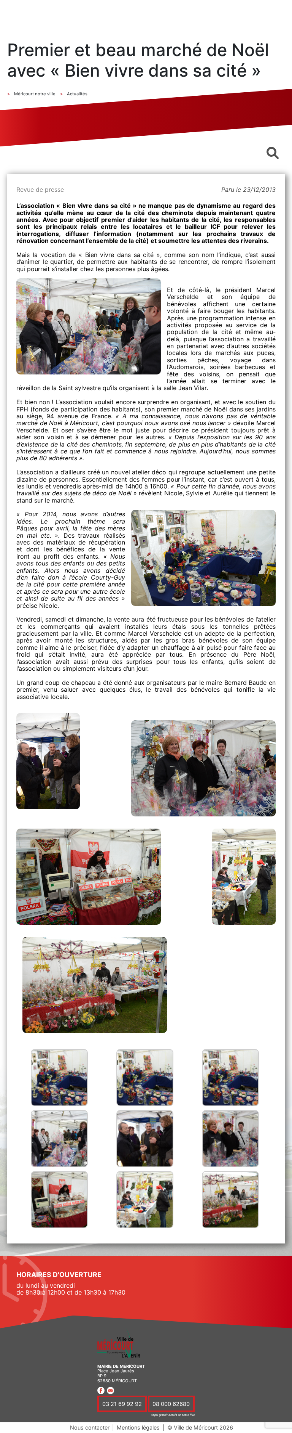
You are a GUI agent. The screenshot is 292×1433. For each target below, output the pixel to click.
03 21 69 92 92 (122, 1403)
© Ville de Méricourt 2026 (200, 1427)
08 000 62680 (171, 1403)
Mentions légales (138, 1427)
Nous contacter (90, 1427)
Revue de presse (40, 189)
